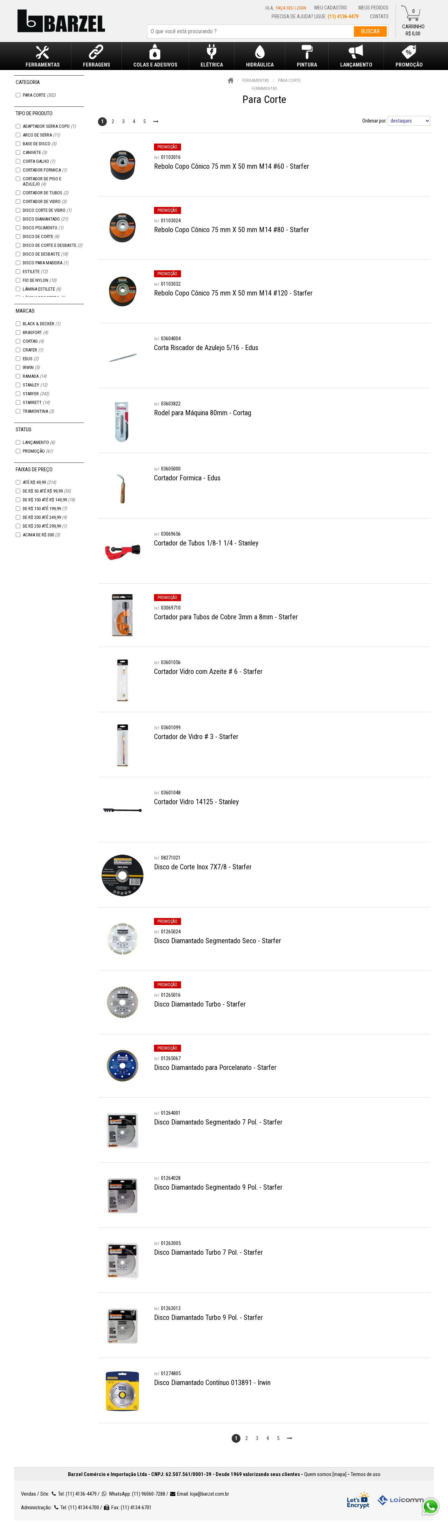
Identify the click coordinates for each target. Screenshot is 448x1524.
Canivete (35, 152)
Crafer (33, 350)
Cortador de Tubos (45, 192)
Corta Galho (39, 161)
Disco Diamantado (45, 219)
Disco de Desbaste (45, 254)
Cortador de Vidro (44, 201)
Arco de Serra (41, 135)
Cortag (33, 341)
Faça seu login (291, 8)
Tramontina (38, 411)
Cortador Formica (45, 170)
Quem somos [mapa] (325, 1474)
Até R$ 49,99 (39, 482)
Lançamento (39, 442)
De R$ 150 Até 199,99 (45, 508)
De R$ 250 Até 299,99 (45, 526)
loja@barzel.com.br (209, 1494)
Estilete (35, 271)
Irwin (31, 367)
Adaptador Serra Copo (49, 126)
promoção (167, 147)
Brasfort (35, 332)
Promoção (38, 451)
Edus (30, 358)
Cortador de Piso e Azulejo (42, 181)
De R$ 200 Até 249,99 (45, 517)
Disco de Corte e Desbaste (52, 245)
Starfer (36, 393)
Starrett (36, 402)
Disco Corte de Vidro (47, 210)
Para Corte (39, 95)
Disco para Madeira (45, 262)
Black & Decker (41, 323)
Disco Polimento (43, 227)
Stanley (35, 385)
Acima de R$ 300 (41, 534)
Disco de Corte (41, 236)
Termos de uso (365, 1474)
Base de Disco (39, 143)
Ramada (35, 376)
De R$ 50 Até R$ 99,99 (47, 491)
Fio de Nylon (39, 280)
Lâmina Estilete (42, 289)
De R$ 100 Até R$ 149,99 (49, 499)
